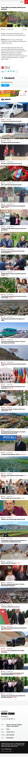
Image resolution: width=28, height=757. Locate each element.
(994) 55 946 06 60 (10, 735)
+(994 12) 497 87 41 (10, 732)
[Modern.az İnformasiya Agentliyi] (6, 708)
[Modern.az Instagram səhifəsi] (4, 719)
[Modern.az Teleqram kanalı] (7, 719)
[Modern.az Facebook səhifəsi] (2, 719)
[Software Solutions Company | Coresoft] (9, 749)
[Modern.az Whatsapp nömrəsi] (12, 719)
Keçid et (5, 85)
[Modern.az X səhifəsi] (14, 719)
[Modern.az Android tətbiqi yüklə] (4, 714)
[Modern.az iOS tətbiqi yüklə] (11, 714)
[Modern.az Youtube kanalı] (9, 719)
